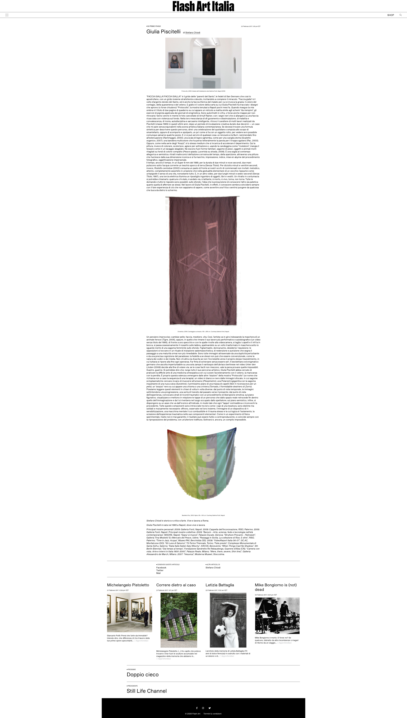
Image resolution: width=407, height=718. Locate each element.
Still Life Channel (147, 691)
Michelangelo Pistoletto (128, 584)
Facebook (161, 567)
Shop (390, 15)
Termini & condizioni (212, 713)
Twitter (159, 570)
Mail (158, 573)
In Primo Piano (154, 26)
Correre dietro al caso (176, 584)
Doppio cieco (143, 674)
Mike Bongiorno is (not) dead (276, 587)
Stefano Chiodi (192, 32)
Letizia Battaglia (220, 584)
